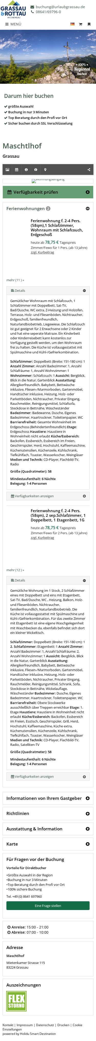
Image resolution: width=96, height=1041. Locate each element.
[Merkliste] (89, 24)
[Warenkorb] (80, 24)
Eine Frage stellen (48, 905)
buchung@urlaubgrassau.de (60, 6)
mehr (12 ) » (15, 570)
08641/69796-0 (48, 11)
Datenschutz (45, 1025)
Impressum (25, 1025)
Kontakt (8, 1025)
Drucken (63, 1025)
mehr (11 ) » (15, 280)
